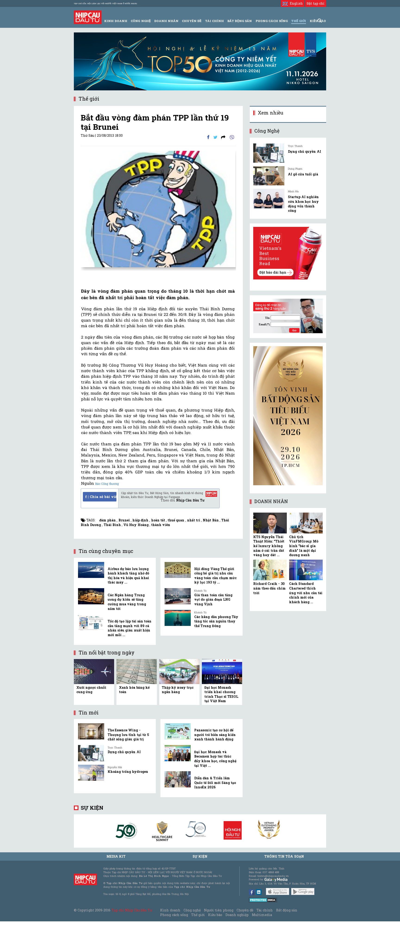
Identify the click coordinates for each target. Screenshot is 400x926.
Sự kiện (92, 807)
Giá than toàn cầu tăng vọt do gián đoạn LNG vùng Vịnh (213, 599)
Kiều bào (215, 915)
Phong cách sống (174, 915)
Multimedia (262, 915)
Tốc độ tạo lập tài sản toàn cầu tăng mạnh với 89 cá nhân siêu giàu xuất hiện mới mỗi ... (129, 628)
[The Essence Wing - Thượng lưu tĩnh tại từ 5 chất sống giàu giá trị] (91, 731)
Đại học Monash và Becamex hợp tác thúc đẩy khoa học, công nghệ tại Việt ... (215, 759)
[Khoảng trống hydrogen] (91, 773)
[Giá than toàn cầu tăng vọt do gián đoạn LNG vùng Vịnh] (178, 596)
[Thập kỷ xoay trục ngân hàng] (179, 671)
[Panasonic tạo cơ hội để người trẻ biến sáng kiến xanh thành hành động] (178, 731)
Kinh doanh (170, 910)
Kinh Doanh (115, 21)
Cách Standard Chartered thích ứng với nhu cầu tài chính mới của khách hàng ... (305, 592)
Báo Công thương (107, 483)
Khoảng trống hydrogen (128, 771)
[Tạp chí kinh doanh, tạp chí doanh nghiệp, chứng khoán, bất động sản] (88, 17)
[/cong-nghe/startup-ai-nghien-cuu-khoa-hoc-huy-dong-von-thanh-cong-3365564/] (268, 198)
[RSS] (223, 137)
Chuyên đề (191, 21)
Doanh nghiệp (237, 915)
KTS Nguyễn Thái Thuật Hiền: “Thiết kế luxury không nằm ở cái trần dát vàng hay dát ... (268, 546)
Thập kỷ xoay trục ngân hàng (178, 689)
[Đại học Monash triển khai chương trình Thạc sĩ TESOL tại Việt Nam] (222, 671)
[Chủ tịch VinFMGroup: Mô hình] (306, 523)
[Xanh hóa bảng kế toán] (136, 671)
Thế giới (298, 21)
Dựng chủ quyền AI (124, 752)
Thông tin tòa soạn (284, 856)
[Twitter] (215, 137)
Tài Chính (214, 21)
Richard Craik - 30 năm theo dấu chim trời (269, 588)
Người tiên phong (218, 910)
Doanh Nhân (166, 21)
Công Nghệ (140, 21)
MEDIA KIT (115, 856)
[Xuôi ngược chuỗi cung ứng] (94, 671)
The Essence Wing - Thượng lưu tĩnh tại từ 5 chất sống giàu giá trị (128, 734)
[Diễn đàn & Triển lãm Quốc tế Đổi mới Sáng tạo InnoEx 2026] (178, 779)
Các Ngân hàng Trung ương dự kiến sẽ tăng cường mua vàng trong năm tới (127, 602)
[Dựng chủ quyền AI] (91, 753)
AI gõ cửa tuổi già (303, 174)
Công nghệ (192, 910)
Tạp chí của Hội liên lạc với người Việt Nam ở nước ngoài (105, 3)
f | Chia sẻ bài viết (100, 496)
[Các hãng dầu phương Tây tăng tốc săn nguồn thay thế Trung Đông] (178, 618)
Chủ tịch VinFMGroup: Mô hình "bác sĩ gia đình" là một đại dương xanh (303, 546)
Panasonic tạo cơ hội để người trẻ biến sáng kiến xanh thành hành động (215, 734)
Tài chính (264, 910)
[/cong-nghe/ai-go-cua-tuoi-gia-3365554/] (268, 175)
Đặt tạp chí (316, 3)
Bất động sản (239, 21)
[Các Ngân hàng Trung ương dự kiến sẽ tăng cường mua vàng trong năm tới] (91, 596)
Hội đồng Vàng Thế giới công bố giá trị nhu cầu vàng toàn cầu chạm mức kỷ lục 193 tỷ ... (215, 576)
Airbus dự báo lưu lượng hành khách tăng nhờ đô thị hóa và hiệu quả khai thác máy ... (128, 576)
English (295, 3)
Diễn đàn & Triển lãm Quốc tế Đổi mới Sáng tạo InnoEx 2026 (215, 782)
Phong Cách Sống (272, 21)
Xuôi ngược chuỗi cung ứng (91, 689)
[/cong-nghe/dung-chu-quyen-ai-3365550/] (268, 153)
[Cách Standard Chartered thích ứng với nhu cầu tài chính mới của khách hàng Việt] (306, 570)
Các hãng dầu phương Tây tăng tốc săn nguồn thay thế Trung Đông (216, 621)
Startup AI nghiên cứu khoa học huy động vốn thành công (303, 204)
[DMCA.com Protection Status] (263, 899)
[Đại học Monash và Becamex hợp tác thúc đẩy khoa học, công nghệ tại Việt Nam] (178, 753)
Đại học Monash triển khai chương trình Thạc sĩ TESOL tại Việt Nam (221, 694)
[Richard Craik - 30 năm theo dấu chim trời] (270, 570)
